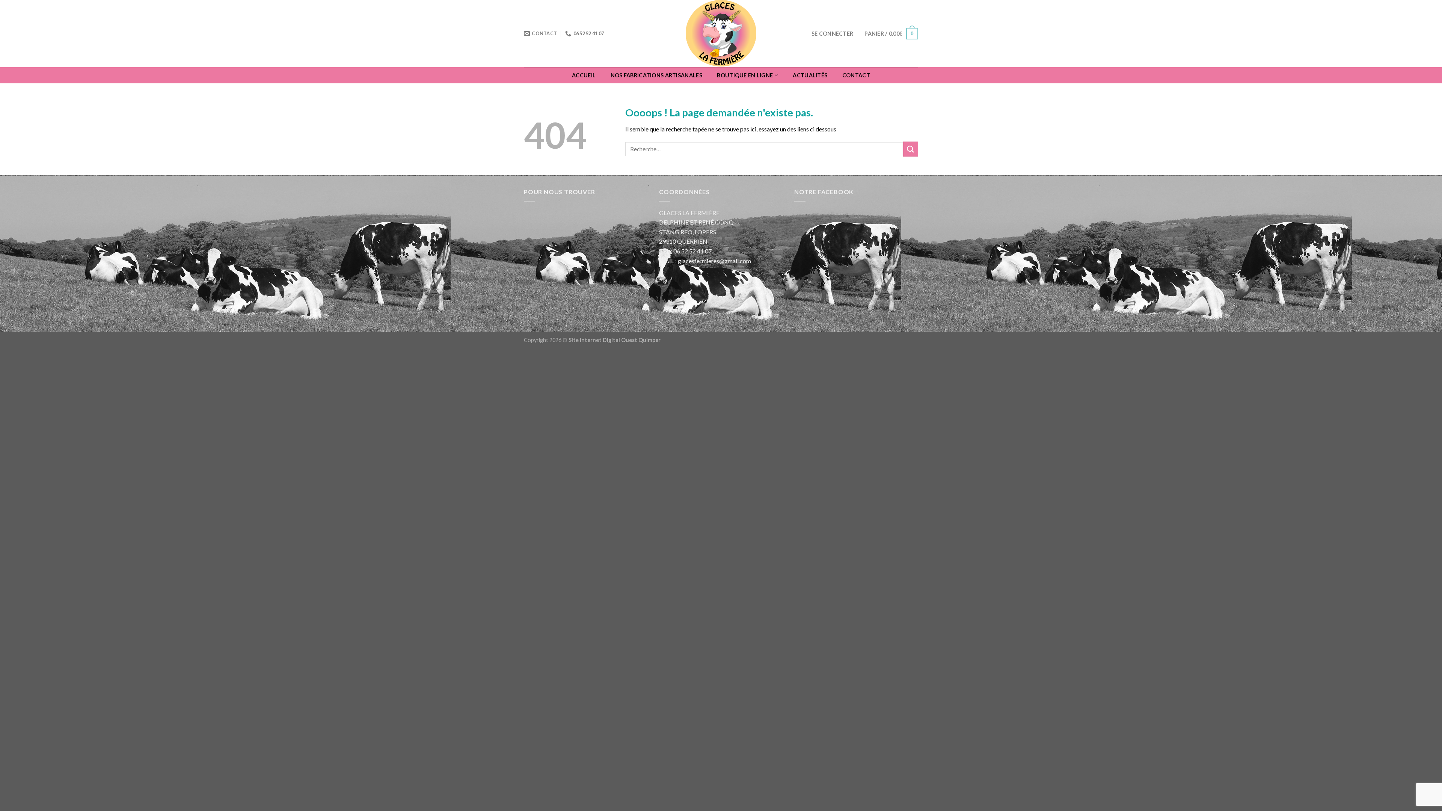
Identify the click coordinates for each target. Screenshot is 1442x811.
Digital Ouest (620, 340)
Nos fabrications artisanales (656, 75)
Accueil (584, 75)
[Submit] (910, 149)
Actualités (810, 75)
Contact (856, 75)
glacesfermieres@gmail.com (714, 260)
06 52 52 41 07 (692, 251)
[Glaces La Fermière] (721, 33)
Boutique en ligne (745, 75)
